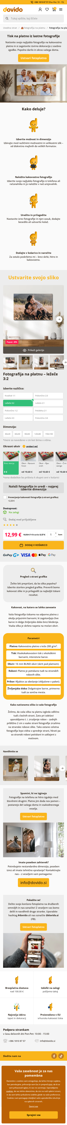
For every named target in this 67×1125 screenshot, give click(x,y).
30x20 (7, 433)
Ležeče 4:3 (9, 418)
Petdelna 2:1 (41, 410)
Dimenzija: (10, 427)
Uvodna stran (10, 27)
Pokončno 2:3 (41, 395)
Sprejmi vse (34, 1114)
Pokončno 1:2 (11, 410)
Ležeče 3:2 (9, 403)
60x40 (17, 433)
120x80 (37, 433)
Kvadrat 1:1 (10, 395)
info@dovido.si (47, 1040)
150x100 (49, 433)
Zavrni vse (33, 1106)
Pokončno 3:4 (41, 418)
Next (59, 319)
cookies (9, 1091)
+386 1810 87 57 (16, 1040)
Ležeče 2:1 (40, 403)
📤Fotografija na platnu (33, 27)
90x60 (27, 433)
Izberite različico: (13, 388)
